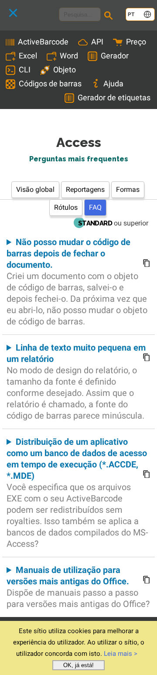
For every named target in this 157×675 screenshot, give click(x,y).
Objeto (64, 69)
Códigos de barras (50, 83)
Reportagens (85, 189)
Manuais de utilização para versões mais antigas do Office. (78, 587)
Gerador (115, 55)
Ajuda (113, 83)
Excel (28, 55)
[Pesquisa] (110, 16)
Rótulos (66, 207)
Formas (128, 189)
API (97, 41)
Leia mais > (120, 654)
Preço (136, 41)
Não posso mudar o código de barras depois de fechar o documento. (77, 282)
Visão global (35, 189)
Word (69, 55)
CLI (25, 69)
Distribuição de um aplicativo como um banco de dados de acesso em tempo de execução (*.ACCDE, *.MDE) (77, 492)
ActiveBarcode (43, 41)
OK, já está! (78, 665)
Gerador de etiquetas (114, 97)
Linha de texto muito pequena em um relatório (76, 381)
